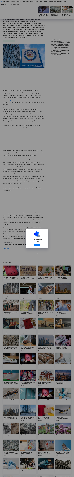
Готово (37, 244)
